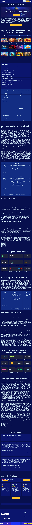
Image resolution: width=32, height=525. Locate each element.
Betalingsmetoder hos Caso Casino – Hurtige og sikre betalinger (12, 80)
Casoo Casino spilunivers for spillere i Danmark (9, 70)
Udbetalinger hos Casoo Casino (7, 76)
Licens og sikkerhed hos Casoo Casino (8, 82)
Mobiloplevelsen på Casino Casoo (7, 78)
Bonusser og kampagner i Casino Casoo (8, 74)
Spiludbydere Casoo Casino (6, 72)
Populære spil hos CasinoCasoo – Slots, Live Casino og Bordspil (12, 66)
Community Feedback (5, 88)
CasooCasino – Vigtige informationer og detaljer (9, 68)
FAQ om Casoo (4, 86)
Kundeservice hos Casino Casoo (7, 84)
